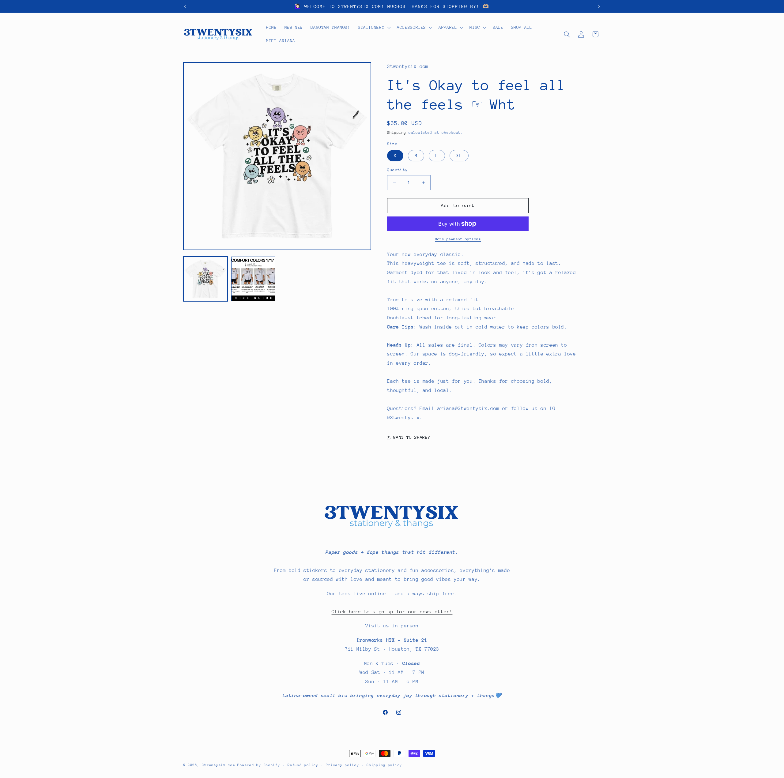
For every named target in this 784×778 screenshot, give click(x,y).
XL (459, 155)
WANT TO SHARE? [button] (411, 437)
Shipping (396, 133)
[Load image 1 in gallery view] (205, 279)
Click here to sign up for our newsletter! (392, 612)
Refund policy (303, 765)
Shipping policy (384, 765)
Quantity (397, 169)
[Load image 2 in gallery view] (253, 279)
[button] (373, 27)
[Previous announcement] (185, 6)
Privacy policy (342, 765)
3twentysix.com (218, 765)
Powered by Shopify (258, 765)
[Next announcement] (599, 6)
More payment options (458, 239)
